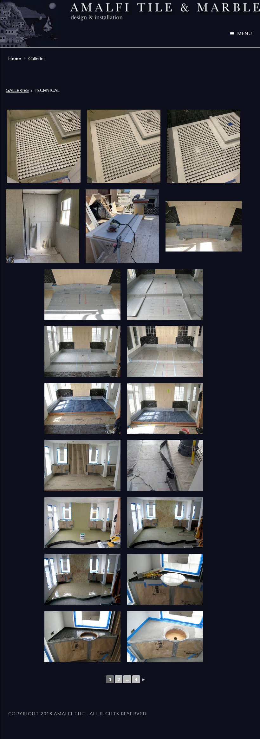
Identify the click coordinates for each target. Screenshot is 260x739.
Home (15, 58)
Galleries (17, 90)
